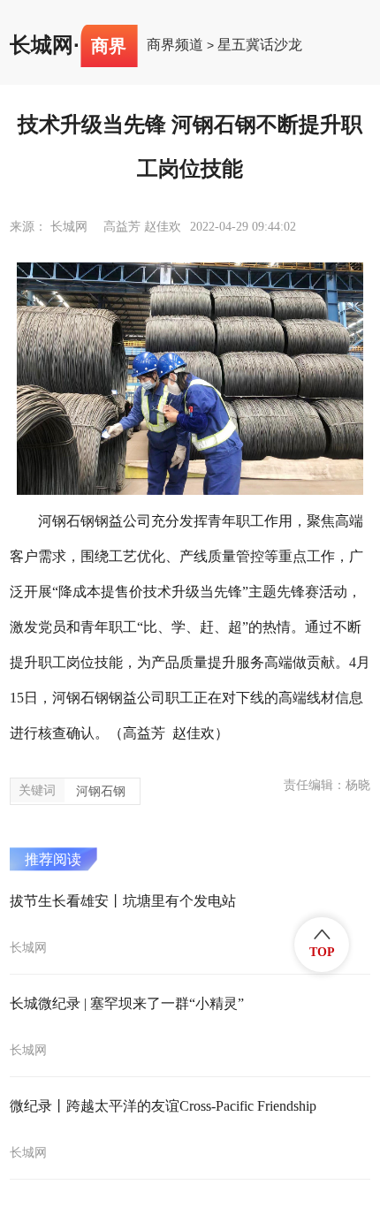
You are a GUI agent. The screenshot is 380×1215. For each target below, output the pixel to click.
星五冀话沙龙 (259, 45)
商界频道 (175, 45)
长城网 (41, 45)
